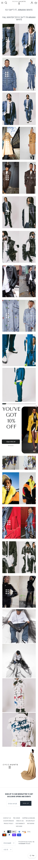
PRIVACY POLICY (8, 823)
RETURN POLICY (30, 821)
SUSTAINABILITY (20, 823)
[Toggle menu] (2, 3)
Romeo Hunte (28, 842)
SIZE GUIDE (19, 826)
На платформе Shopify (26, 842)
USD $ (6, 849)
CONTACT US (7, 818)
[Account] (31, 3)
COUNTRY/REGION (8, 821)
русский (7, 843)
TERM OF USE (20, 821)
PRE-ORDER (16, 818)
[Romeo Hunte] (19, 2)
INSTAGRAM (30, 823)
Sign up (26, 803)
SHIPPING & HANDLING (28, 818)
